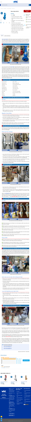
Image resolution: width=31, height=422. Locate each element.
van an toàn (12, 66)
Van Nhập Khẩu (7, 193)
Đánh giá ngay (26, 360)
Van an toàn (13, 8)
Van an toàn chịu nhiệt (24, 381)
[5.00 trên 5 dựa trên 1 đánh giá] (17, 13)
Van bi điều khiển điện (27, 395)
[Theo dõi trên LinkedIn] (11, 415)
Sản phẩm (5, 8)
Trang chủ (2, 8)
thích (5, 367)
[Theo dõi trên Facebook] (9, 413)
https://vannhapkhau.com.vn (4, 398)
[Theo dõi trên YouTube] (12, 415)
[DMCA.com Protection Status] (26, 404)
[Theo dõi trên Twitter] (11, 413)
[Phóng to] (1, 20)
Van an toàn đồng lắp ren (8, 346)
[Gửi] (29, 5)
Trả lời (2, 367)
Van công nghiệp (9, 8)
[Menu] (1, 2)
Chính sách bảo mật (19, 397)
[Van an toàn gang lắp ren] (5, 378)
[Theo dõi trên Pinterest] (9, 415)
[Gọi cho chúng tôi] (13, 413)
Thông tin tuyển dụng (20, 399)
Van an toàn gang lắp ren (8, 348)
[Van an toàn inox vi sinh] (15, 378)
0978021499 (3, 395)
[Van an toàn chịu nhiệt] (25, 378)
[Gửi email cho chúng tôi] (12, 413)
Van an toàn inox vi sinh (14, 381)
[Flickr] (13, 415)
